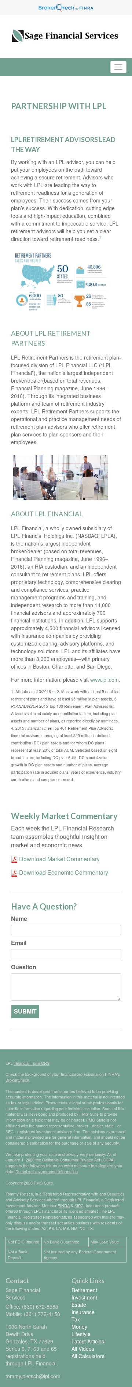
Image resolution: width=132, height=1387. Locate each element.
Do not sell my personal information (46, 1171)
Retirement (84, 1290)
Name (19, 919)
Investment (84, 1297)
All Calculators (88, 1356)
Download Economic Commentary (63, 872)
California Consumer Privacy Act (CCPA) (78, 1160)
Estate (79, 1304)
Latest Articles (88, 1341)
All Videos (83, 1348)
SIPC (79, 1205)
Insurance (83, 1312)
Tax (76, 1319)
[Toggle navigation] (118, 67)
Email (18, 943)
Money (79, 1326)
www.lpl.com (104, 679)
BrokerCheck (17, 1080)
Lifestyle (81, 1334)
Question (23, 967)
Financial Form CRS (32, 1063)
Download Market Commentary (59, 859)
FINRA (64, 1205)
